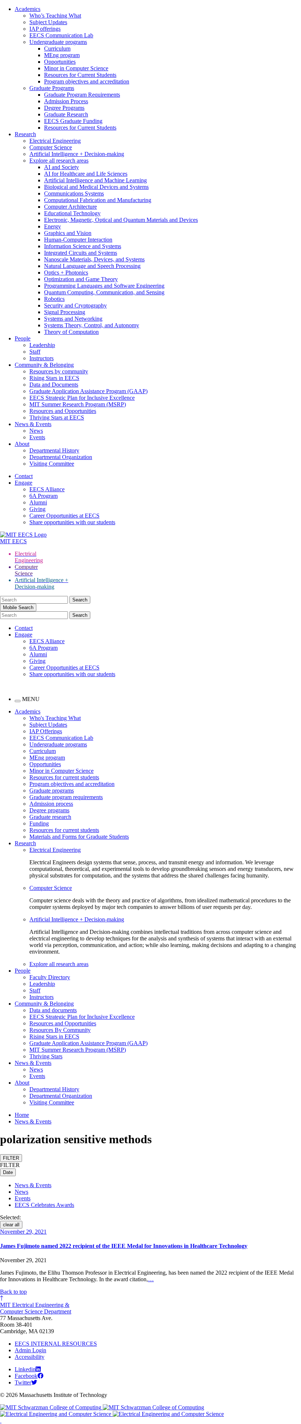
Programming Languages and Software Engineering (104, 286)
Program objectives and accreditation (86, 81)
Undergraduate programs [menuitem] (58, 744)
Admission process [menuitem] (51, 804)
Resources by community (58, 371)
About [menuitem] (22, 1083)
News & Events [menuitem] (33, 1063)
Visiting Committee (51, 464)
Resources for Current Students (80, 75)
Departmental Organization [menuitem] (60, 1096)
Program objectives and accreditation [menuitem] (72, 784)
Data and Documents (53, 384)
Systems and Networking (73, 319)
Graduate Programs (51, 88)
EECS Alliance (47, 489)
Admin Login (30, 1350)
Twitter (23, 1382)
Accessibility (29, 1357)
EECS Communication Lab (61, 35)
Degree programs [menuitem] (49, 810)
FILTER (11, 1158)
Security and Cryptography (75, 305)
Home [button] (22, 1115)
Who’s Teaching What (55, 15)
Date (8, 1172)
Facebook (26, 1376)
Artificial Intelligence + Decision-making (76, 154)
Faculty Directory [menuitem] (49, 977)
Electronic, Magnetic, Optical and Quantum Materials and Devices (121, 220)
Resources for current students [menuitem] (64, 777)
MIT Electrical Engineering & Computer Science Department (35, 1308)
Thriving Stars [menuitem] (45, 1056)
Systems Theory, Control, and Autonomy (91, 325)
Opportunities (60, 62)
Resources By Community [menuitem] (60, 1030)
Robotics (54, 299)
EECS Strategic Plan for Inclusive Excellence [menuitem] (82, 1017)
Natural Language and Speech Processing (92, 266)
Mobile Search (18, 607)
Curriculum (57, 48)
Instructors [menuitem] (41, 997)
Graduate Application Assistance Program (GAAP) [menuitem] (88, 1043)
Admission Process (66, 101)
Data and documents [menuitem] (53, 1010)
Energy (52, 226)
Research (25, 134)
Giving (37, 509)
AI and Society (61, 167)
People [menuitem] (22, 971)
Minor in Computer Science (76, 68)
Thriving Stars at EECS (56, 417)
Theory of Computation (71, 332)
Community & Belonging (44, 365)
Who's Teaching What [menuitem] (55, 718)
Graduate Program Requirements (82, 95)
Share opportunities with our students (72, 522)
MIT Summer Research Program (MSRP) (77, 404)
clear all (11, 1224)
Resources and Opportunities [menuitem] (62, 1023)
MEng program (62, 55)
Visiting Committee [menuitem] (51, 1102)
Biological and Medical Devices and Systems (96, 187)
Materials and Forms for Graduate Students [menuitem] (79, 837)
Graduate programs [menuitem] (51, 790)
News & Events (33, 424)
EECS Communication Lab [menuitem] (61, 738)
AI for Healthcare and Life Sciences (85, 174)
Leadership (42, 345)
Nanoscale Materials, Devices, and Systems (94, 259)
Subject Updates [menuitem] (48, 725)
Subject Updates (48, 22)
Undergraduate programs (58, 42)
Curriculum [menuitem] (42, 751)
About (22, 444)
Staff (34, 351)
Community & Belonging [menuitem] (44, 1003)
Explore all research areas (58, 160)
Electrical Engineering (55, 141)
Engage (23, 483)
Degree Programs (64, 108)
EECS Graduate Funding (73, 121)
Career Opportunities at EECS (64, 515)
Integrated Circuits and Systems (80, 253)
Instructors (41, 358)
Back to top (13, 1292)
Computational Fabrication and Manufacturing (97, 200)
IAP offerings (45, 29)
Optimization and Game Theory (81, 279)
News (36, 431)
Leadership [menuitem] (42, 984)
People (22, 338)
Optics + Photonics (66, 272)
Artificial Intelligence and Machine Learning (95, 180)
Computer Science (50, 147)
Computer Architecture (70, 207)
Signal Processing (64, 312)
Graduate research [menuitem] (50, 817)
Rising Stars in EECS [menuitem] (54, 1036)
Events (37, 437)
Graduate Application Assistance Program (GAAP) (88, 391)
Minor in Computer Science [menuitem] (61, 771)
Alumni (38, 502)
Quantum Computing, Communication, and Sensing (104, 292)
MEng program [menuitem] (47, 757)
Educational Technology (72, 213)
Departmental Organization (60, 457)
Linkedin (25, 1369)
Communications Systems (74, 193)
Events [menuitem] (37, 1076)
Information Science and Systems (82, 246)
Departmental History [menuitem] (54, 1089)
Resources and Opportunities (62, 411)
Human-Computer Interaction (78, 239)
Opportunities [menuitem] (45, 764)
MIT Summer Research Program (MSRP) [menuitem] (77, 1050)
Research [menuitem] (25, 843)
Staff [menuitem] (34, 990)
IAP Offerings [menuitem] (45, 731)
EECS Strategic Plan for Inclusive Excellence (82, 398)
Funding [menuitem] (39, 823)
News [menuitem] (36, 1069)
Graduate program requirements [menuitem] (66, 797)
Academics (27, 9)
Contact (24, 476)
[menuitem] (165, 850)
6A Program (43, 496)
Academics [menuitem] (27, 711)
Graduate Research (66, 114)
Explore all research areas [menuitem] (58, 964)
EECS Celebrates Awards (44, 1205)
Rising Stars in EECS (54, 378)
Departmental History (54, 450)
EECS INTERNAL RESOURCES (56, 1344)
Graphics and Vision (67, 233)
